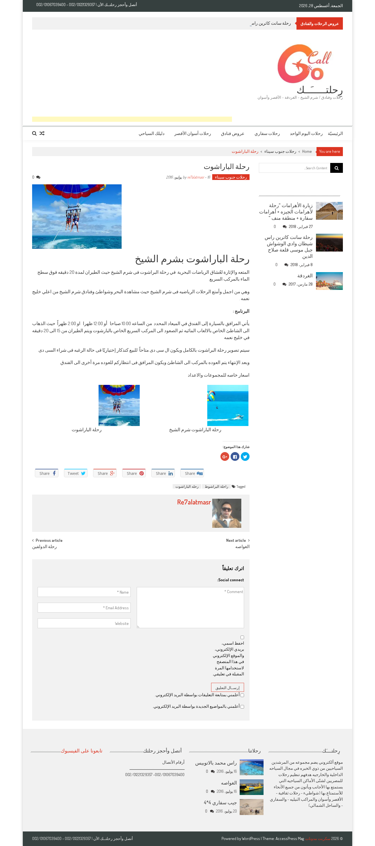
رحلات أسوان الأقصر (192, 133)
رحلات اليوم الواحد (306, 133)
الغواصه (242, 547)
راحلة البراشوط (216, 486)
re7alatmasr (195, 177)
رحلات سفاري (267, 133)
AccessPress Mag (290, 838)
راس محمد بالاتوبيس (216, 763)
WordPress (251, 838)
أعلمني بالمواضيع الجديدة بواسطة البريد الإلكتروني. (196, 706)
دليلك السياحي (151, 133)
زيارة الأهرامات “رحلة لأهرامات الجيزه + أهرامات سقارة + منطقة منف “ (286, 211)
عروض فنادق (233, 133)
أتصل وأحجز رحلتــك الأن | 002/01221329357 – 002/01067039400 (86, 5)
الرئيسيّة (335, 133)
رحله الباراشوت (186, 486)
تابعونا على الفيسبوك (81, 750)
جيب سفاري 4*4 (220, 802)
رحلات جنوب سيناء (280, 151)
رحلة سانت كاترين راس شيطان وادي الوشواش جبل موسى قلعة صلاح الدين (289, 246)
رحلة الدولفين (44, 547)
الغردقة (305, 275)
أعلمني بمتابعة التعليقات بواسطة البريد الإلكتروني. (197, 694)
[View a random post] (42, 133)
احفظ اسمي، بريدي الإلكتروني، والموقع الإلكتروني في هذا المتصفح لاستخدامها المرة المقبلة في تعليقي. (228, 659)
